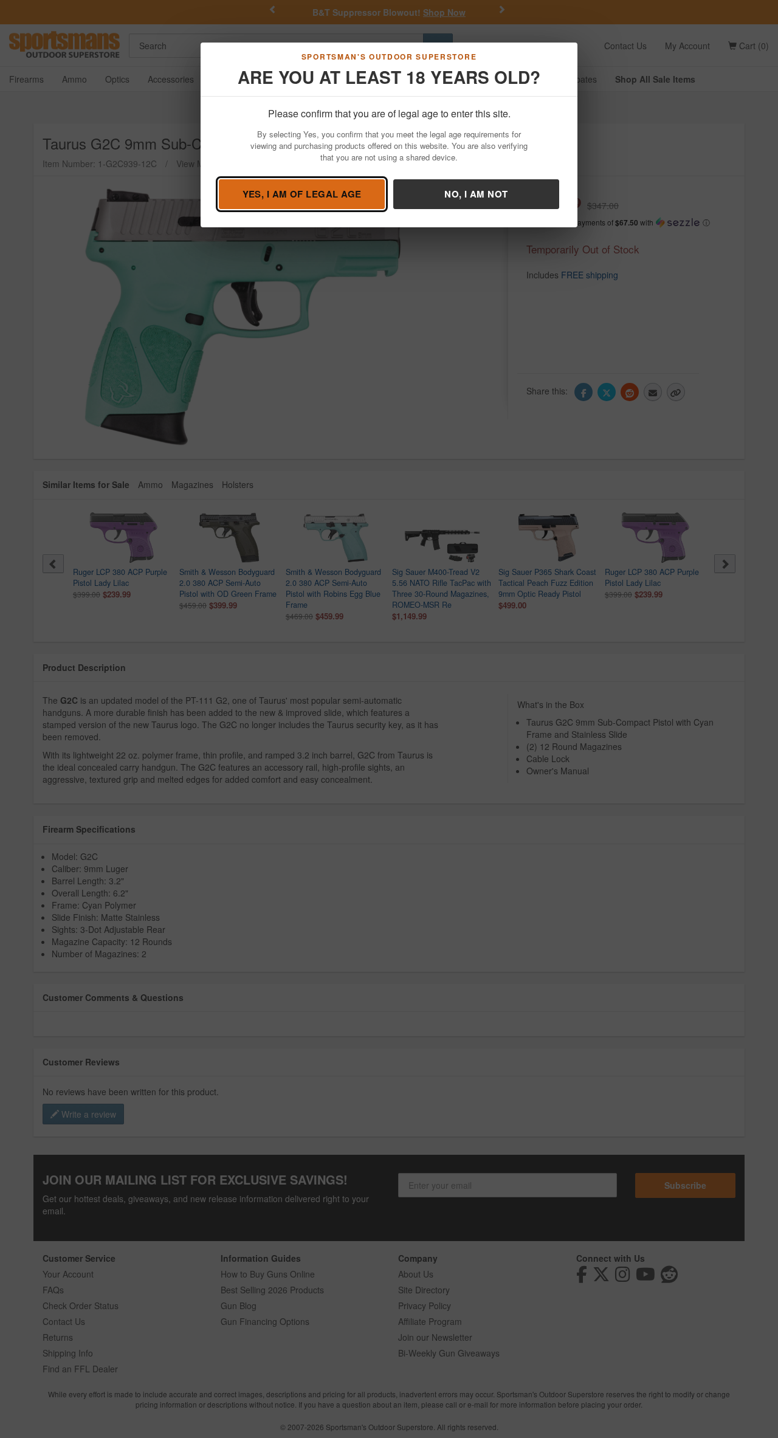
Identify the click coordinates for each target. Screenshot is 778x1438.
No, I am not (476, 194)
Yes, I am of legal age (302, 194)
